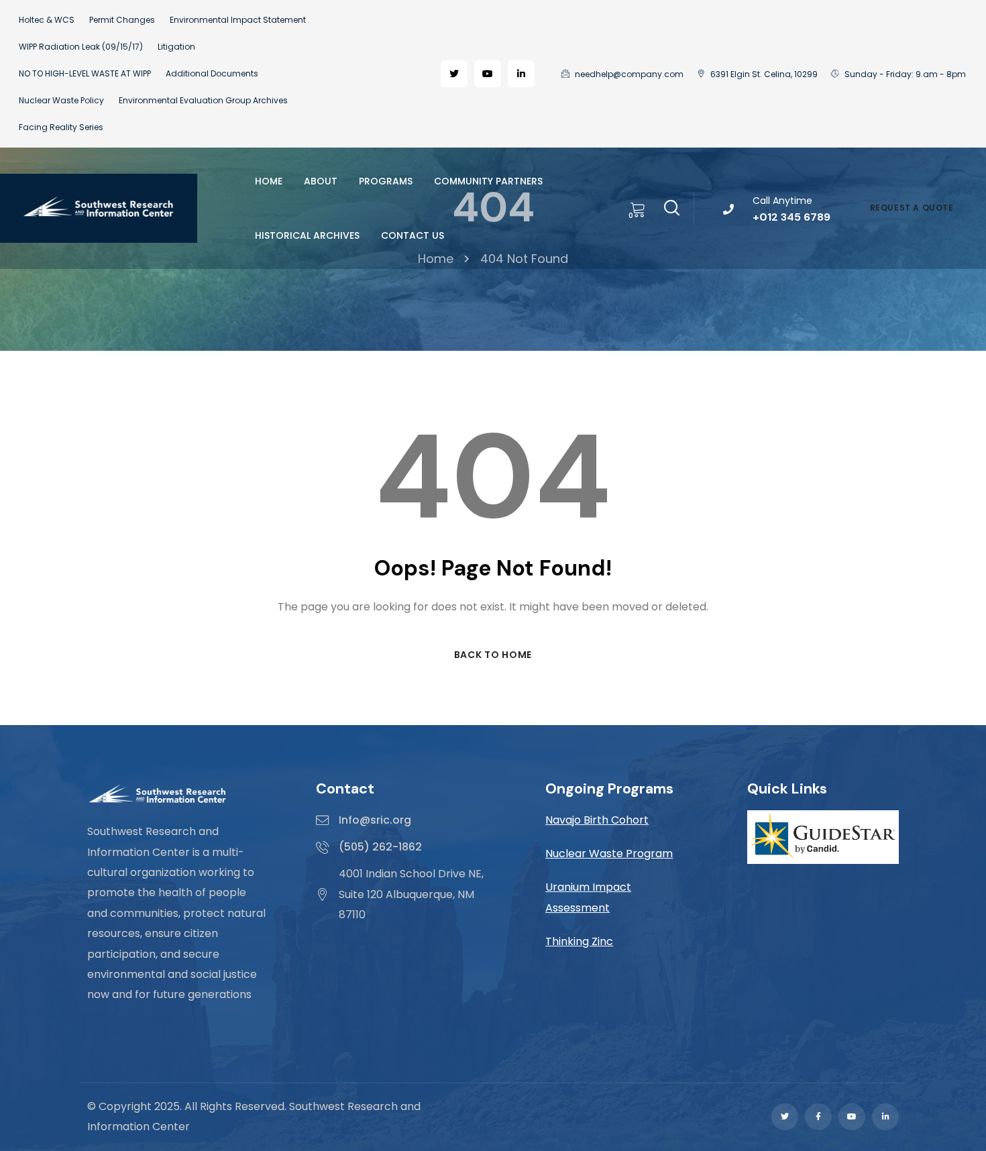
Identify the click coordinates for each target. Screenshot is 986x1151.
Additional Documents (212, 73)
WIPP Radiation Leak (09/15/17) (81, 46)
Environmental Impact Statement (238, 19)
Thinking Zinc (579, 941)
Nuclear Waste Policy (61, 100)
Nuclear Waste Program (609, 853)
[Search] (671, 206)
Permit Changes (122, 19)
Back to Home (493, 654)
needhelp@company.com (628, 74)
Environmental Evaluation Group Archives (203, 100)
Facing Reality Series (61, 127)
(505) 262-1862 (380, 847)
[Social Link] (454, 73)
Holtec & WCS (46, 19)
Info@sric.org (375, 820)
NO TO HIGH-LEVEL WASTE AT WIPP (85, 73)
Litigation (176, 46)
